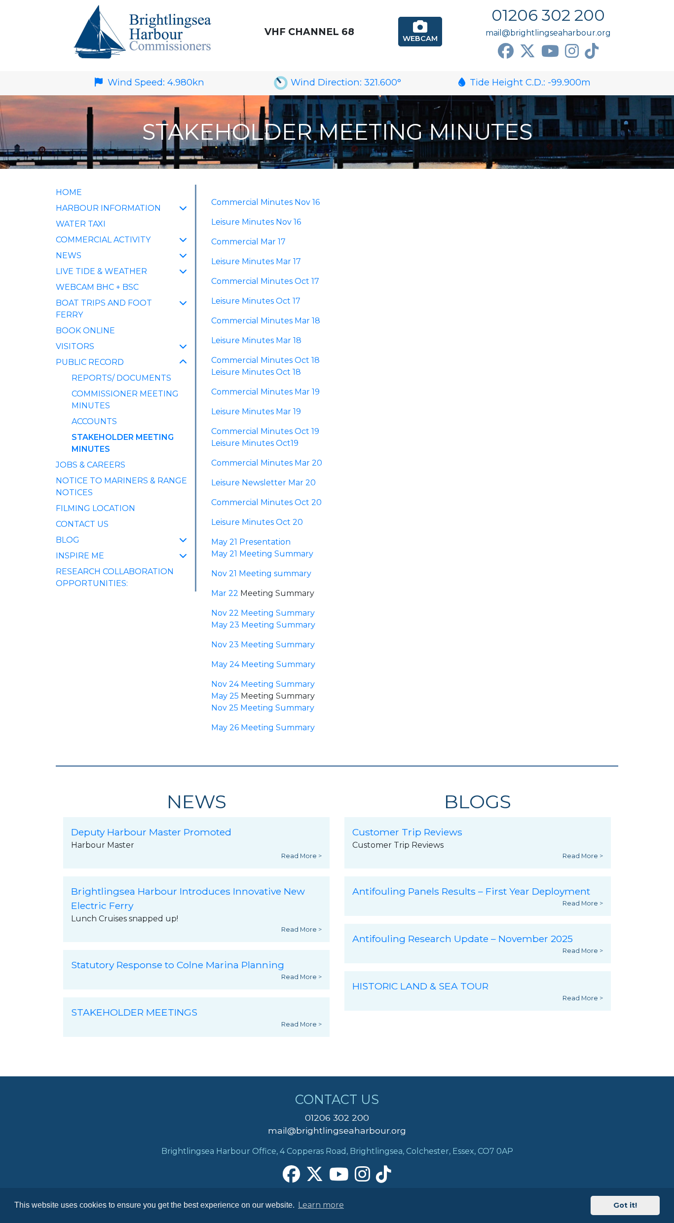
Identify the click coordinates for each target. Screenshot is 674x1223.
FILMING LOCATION (95, 508)
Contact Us (82, 524)
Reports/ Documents (121, 378)
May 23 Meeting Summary (263, 625)
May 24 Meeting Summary (263, 664)
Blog (67, 540)
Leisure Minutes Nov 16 (256, 222)
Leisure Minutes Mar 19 (256, 411)
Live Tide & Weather (101, 271)
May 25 (225, 696)
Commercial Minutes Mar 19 (265, 391)
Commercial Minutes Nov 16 (265, 202)
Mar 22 (224, 593)
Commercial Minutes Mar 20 (266, 463)
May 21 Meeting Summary (262, 553)
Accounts (94, 421)
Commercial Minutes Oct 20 (266, 502)
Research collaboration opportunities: (115, 577)
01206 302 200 (548, 15)
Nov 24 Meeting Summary (263, 684)
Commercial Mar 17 (248, 241)
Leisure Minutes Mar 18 (256, 340)
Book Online (85, 330)
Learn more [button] (321, 1205)
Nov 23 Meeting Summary (263, 644)
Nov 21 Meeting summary (261, 573)
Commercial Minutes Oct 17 (265, 281)
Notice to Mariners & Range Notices (121, 486)
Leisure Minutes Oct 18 (256, 372)
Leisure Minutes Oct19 (255, 443)
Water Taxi (81, 224)
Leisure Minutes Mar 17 (256, 261)
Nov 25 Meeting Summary (262, 707)
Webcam (420, 38)
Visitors (75, 346)
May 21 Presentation (251, 542)
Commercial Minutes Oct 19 (265, 431)
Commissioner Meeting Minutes (125, 399)
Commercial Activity (103, 239)
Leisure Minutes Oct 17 (255, 301)
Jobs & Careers (90, 465)
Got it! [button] (625, 1205)
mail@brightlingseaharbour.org (548, 33)
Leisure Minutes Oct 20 (257, 522)
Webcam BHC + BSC (97, 287)
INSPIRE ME (80, 555)
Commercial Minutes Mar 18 (265, 320)
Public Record (90, 362)
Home (69, 192)
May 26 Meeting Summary (263, 727)
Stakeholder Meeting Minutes (123, 443)
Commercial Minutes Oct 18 (265, 360)
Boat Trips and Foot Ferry (104, 308)
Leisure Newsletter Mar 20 (263, 482)
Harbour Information (108, 208)
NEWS (68, 255)
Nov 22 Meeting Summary (263, 613)
